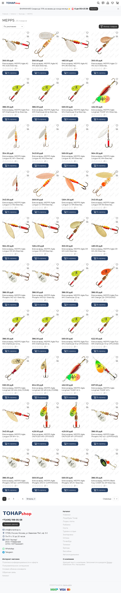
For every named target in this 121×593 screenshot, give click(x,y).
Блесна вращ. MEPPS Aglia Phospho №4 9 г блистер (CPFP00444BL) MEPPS (73, 482)
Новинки (66, 515)
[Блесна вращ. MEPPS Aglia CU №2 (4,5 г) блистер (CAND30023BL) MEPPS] (105, 44)
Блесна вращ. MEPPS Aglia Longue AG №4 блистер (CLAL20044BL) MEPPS (102, 157)
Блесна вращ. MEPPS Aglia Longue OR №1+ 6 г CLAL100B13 (13, 435)
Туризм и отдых (69, 531)
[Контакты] (103, 3)
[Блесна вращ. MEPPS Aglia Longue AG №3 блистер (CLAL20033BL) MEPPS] (75, 137)
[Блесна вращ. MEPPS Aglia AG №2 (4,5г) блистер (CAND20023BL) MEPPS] (16, 44)
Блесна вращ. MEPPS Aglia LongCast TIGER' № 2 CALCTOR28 (73, 389)
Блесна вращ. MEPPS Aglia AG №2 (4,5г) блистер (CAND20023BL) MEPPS (15, 64)
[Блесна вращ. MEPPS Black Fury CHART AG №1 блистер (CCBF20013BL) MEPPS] (105, 462)
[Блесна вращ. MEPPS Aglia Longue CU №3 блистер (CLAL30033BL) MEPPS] (45, 183)
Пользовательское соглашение (15, 566)
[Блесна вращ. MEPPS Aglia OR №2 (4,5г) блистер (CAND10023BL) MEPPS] (75, 230)
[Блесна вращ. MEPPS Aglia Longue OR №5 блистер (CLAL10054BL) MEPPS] (45, 230)
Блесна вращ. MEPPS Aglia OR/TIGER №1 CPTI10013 (73, 435)
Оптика (66, 538)
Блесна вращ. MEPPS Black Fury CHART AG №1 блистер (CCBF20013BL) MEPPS (103, 482)
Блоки (109, 562)
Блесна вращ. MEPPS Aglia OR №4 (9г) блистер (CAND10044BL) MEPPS (104, 250)
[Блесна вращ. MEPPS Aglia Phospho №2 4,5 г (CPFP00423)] (105, 415)
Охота (65, 528)
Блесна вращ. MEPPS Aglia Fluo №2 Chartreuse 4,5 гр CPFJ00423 (15, 343)
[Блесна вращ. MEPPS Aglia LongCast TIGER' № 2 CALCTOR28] (75, 369)
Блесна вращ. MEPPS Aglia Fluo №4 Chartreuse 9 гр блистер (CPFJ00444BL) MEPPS (75, 111)
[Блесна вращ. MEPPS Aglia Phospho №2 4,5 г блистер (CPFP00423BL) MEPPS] (16, 276)
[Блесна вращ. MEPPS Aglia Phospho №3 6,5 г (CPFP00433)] (16, 462)
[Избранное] (28, 32)
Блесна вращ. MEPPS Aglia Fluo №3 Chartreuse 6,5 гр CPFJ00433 (45, 343)
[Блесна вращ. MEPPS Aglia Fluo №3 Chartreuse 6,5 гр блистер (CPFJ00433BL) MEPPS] (45, 91)
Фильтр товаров (110, 26)
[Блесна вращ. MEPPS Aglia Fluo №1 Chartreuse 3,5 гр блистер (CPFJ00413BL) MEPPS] (16, 91)
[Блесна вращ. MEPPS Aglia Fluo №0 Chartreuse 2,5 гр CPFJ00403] (75, 276)
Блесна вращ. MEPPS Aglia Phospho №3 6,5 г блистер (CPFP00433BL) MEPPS (43, 296)
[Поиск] (98, 3)
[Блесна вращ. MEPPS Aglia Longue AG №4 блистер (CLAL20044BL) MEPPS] (105, 137)
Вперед (30, 499)
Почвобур (67, 541)
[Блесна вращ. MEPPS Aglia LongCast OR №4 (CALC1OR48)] (16, 369)
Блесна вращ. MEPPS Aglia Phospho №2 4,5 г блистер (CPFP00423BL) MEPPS (13, 296)
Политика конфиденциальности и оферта (20, 562)
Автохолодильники (71, 555)
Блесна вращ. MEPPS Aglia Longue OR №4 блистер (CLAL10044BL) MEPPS (13, 250)
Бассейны (67, 551)
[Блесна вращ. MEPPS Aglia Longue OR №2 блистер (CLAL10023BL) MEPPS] (105, 183)
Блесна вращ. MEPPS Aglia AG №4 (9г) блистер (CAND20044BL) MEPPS (75, 64)
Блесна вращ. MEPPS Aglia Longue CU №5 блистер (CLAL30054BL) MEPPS (73, 204)
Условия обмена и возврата (14, 569)
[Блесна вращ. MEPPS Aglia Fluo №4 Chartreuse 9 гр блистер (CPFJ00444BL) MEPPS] (75, 91)
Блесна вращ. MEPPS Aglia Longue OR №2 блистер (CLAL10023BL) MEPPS (102, 204)
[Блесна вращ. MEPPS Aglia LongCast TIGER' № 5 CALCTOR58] (105, 369)
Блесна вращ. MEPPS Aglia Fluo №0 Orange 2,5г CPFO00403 (104, 296)
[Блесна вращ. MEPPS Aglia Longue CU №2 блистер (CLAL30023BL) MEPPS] (16, 183)
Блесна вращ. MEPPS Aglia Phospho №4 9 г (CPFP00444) (45, 482)
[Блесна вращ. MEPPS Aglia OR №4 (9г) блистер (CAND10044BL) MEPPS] (105, 230)
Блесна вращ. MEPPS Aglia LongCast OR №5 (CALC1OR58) (45, 389)
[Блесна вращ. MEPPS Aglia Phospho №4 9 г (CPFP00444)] (45, 462)
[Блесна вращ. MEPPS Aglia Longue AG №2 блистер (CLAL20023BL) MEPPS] (45, 137)
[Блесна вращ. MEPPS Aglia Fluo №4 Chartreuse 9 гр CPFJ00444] (75, 322)
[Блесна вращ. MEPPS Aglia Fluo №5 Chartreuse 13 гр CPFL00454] (105, 322)
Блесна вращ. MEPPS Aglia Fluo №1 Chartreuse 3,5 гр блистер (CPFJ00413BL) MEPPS (15, 111)
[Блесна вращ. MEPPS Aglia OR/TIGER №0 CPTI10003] (45, 415)
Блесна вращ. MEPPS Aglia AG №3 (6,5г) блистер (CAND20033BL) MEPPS (45, 64)
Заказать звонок (11, 524)
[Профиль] (107, 3)
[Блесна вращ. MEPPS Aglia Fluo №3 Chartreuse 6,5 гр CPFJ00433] (45, 322)
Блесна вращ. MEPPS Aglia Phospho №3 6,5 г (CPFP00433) (15, 482)
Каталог (14, 14)
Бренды (22, 14)
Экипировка (68, 535)
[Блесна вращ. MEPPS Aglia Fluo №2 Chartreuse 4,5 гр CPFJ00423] (16, 322)
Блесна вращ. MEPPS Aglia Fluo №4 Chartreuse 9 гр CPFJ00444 (75, 343)
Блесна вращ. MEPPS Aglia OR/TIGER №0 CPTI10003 (43, 435)
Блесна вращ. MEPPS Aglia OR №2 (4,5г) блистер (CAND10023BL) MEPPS (75, 250)
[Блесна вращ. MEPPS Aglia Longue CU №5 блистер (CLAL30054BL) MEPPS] (75, 183)
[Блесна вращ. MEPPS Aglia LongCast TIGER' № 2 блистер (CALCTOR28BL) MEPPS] (105, 91)
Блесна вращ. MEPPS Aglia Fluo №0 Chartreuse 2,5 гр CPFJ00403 (75, 296)
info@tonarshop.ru (13, 530)
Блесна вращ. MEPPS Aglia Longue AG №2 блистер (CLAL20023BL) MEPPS (43, 157)
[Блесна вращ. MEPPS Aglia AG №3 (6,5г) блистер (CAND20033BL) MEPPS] (45, 44)
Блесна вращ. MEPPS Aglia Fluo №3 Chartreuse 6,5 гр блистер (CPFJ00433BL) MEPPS (45, 111)
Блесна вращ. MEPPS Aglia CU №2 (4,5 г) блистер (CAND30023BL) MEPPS (104, 64)
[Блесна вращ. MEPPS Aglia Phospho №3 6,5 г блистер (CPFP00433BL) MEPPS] (45, 276)
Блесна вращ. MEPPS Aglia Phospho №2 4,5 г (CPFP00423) (104, 435)
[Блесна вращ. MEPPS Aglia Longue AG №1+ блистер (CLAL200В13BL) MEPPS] (16, 137)
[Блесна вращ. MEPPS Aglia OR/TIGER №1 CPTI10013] (75, 415)
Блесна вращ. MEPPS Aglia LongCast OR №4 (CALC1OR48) (15, 389)
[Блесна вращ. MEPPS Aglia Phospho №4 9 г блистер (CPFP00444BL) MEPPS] (75, 462)
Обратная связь (9, 572)
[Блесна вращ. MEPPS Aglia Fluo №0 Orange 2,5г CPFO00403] (105, 276)
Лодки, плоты (68, 521)
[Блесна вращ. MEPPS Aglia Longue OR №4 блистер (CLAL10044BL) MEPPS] (16, 230)
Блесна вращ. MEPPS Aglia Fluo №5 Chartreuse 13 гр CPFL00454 (105, 343)
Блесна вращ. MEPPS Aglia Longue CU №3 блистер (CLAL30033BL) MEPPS (43, 204)
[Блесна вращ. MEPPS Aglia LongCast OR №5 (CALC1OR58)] (45, 369)
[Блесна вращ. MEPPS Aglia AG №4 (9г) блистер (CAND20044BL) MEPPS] (75, 44)
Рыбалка (66, 525)
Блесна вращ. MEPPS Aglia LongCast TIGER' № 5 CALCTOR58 (102, 389)
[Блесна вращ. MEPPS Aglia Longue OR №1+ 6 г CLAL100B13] (16, 415)
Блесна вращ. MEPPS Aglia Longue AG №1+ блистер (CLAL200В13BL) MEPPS (13, 157)
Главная (5, 14)
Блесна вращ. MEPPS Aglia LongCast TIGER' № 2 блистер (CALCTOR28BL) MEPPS (104, 111)
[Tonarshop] (13, 3)
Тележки (66, 545)
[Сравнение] (28, 36)
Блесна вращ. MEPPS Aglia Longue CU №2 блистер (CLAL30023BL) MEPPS (13, 204)
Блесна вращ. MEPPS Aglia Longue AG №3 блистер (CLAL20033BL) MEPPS (73, 157)
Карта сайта (67, 585)
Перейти (93, 9)
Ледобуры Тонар (70, 518)
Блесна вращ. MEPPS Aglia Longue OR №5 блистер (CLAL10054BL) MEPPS (43, 250)
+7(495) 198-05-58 (12, 520)
